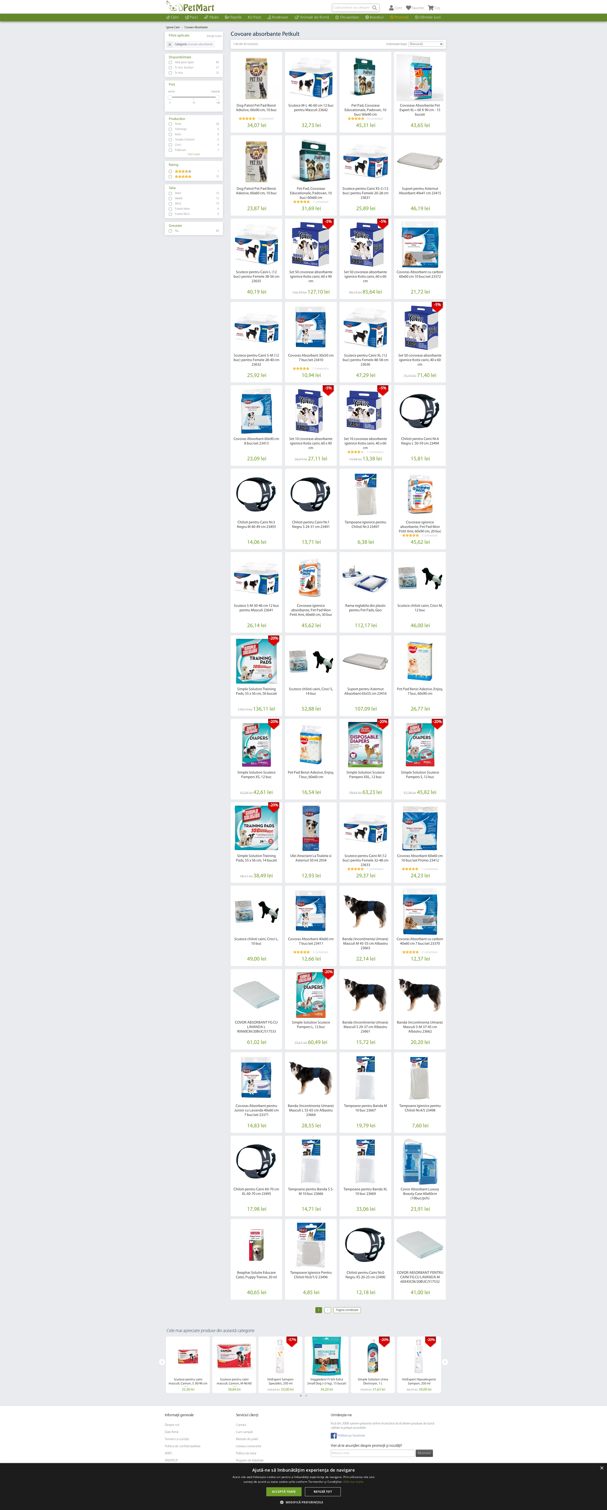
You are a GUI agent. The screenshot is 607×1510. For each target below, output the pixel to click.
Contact (241, 1425)
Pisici (194, 17)
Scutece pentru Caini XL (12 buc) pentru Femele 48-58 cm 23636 (365, 360)
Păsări (214, 17)
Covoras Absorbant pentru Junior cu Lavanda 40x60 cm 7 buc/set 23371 (256, 1110)
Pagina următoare (347, 1310)
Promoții (402, 17)
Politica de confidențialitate (183, 1446)
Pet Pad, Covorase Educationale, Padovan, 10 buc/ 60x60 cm (311, 193)
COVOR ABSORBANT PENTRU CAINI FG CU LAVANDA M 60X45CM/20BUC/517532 (420, 1277)
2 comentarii (320, 952)
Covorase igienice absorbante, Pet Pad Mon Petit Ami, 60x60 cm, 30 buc (311, 610)
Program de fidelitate (250, 1460)
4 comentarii (375, 118)
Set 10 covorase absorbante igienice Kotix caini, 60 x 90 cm (310, 443)
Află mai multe (353, 1482)
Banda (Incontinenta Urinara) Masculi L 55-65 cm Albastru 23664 (311, 1110)
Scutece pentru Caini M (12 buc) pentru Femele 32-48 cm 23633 (365, 860)
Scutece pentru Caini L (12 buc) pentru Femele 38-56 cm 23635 (256, 276)
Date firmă (171, 1432)
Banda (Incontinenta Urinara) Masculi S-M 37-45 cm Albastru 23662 (420, 1027)
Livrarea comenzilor (248, 1446)
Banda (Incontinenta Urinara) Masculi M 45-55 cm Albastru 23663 (365, 943)
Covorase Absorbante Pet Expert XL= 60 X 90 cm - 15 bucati (420, 110)
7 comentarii (320, 202)
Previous (162, 1362)
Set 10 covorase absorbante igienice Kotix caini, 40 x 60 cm (365, 443)
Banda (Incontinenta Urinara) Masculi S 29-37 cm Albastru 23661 (365, 1027)
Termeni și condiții (177, 1439)
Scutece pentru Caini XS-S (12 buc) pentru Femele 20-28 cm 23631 (365, 193)
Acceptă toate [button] (284, 1492)
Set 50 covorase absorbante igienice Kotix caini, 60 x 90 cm (310, 276)
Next (445, 1362)
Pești (257, 17)
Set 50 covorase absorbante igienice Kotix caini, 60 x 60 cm (365, 276)
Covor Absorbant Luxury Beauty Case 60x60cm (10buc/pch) (420, 1194)
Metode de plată (247, 1439)
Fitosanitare (349, 17)
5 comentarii (429, 535)
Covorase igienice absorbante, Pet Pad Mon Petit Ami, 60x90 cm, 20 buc (420, 527)
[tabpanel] (188, 1365)
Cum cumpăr (244, 1432)
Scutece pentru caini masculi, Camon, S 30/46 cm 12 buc (188, 1383)
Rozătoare (280, 17)
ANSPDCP (171, 1460)
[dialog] (303, 1486)
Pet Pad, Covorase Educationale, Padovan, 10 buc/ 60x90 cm (365, 110)
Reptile (236, 17)
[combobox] (355, 8)
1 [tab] (301, 1396)
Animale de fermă (314, 17)
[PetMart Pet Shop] (190, 5)
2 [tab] (306, 1396)
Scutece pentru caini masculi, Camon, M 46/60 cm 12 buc (234, 1383)
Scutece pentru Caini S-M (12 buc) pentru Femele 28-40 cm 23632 (256, 360)
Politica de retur (246, 1453)
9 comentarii (266, 118)
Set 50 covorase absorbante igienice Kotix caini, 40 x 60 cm (419, 360)
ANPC (168, 1453)
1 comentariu (320, 368)
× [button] (601, 1468)
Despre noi (172, 1425)
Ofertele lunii (430, 17)
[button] (303, 1502)
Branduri (377, 17)
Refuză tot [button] (323, 1492)
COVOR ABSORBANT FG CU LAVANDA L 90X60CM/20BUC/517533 (256, 1027)
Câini (175, 17)
